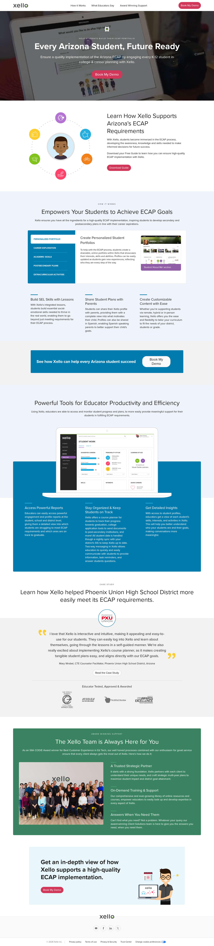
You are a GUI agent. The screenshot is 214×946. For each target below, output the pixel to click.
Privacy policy (75, 942)
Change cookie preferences (148, 942)
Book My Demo (190, 5)
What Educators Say (102, 5)
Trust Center (126, 942)
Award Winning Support (133, 5)
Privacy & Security (109, 942)
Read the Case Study (107, 672)
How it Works (78, 5)
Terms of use (91, 942)
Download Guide (119, 167)
